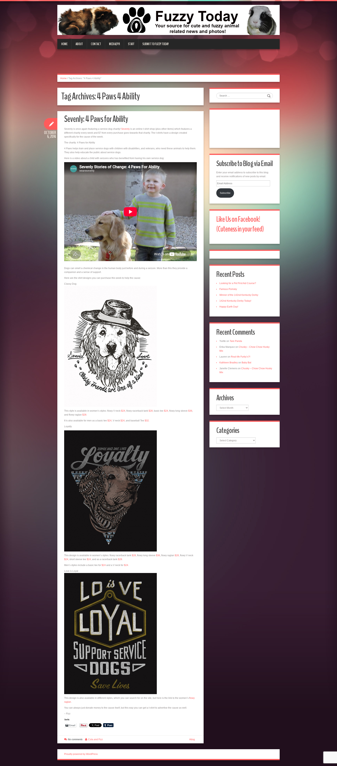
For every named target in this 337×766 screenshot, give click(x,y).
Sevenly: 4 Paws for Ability (96, 119)
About (79, 44)
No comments (75, 739)
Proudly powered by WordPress (81, 754)
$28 (151, 410)
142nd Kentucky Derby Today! (235, 300)
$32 (147, 420)
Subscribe (225, 193)
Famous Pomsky (228, 289)
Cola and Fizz (95, 739)
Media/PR (114, 44)
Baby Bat (246, 362)
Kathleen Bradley (228, 362)
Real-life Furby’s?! (240, 356)
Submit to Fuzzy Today (155, 44)
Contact (96, 44)
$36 (190, 410)
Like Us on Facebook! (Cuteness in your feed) (240, 224)
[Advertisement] (168, 63)
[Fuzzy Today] (168, 19)
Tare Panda (236, 341)
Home (64, 44)
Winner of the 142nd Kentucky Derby (238, 295)
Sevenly (125, 129)
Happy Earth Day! (228, 306)
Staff (131, 44)
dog (193, 739)
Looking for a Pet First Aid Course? (237, 283)
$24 (123, 410)
